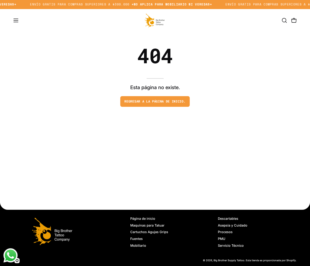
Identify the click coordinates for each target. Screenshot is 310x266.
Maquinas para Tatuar (147, 225)
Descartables (228, 218)
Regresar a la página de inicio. (154, 101)
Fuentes (136, 239)
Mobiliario (138, 245)
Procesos (225, 232)
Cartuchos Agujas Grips (149, 232)
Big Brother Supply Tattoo (229, 260)
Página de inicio (142, 218)
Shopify (291, 260)
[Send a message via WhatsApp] (10, 255)
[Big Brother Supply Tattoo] (155, 20)
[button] (284, 20)
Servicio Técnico (231, 245)
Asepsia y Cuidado (232, 225)
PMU (221, 239)
